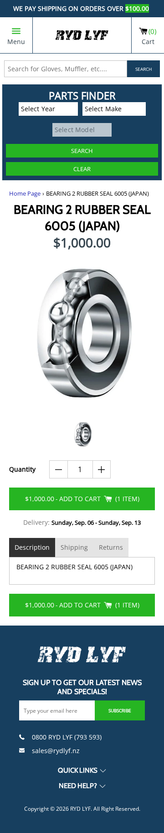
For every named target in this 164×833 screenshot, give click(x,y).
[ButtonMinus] (58, 469)
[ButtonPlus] (101, 469)
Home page (25, 193)
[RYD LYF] (82, 35)
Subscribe (119, 710)
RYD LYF (80, 809)
